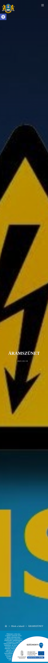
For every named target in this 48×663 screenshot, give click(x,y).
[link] (3, 17)
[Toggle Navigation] (42, 5)
